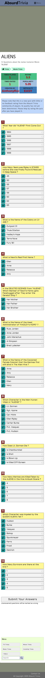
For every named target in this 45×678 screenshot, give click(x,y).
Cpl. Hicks (11, 415)
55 (8, 185)
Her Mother (12, 300)
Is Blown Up (12, 458)
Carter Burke (13, 423)
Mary (9, 385)
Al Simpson (12, 341)
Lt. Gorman (12, 406)
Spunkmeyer (12, 538)
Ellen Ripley (12, 419)
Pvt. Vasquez (13, 427)
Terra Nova (12, 239)
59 (8, 193)
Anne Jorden (13, 333)
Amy (9, 274)
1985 (9, 136)
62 (8, 201)
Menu (38, 3)
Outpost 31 (12, 226)
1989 (9, 153)
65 (8, 205)
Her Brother (12, 308)
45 (8, 176)
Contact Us (35, 674)
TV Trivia (6, 644)
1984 (9, 132)
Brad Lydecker (13, 346)
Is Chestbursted (14, 450)
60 (8, 197)
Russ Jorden (12, 329)
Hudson (10, 521)
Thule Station (13, 230)
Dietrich (10, 550)
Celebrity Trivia (28, 649)
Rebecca (11, 270)
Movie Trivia (17, 69)
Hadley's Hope (13, 235)
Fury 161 (10, 243)
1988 (9, 149)
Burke (9, 525)
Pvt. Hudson (12, 431)
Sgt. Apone (12, 411)
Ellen (9, 262)
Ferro (9, 542)
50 (8, 180)
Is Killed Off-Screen (16, 462)
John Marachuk (14, 337)
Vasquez (11, 529)
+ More (5, 654)
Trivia (7, 69)
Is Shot (10, 454)
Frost (9, 546)
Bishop (10, 533)
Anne (9, 266)
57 (8, 189)
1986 (9, 140)
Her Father (12, 304)
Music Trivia (7, 649)
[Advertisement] (22, 28)
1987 (9, 145)
